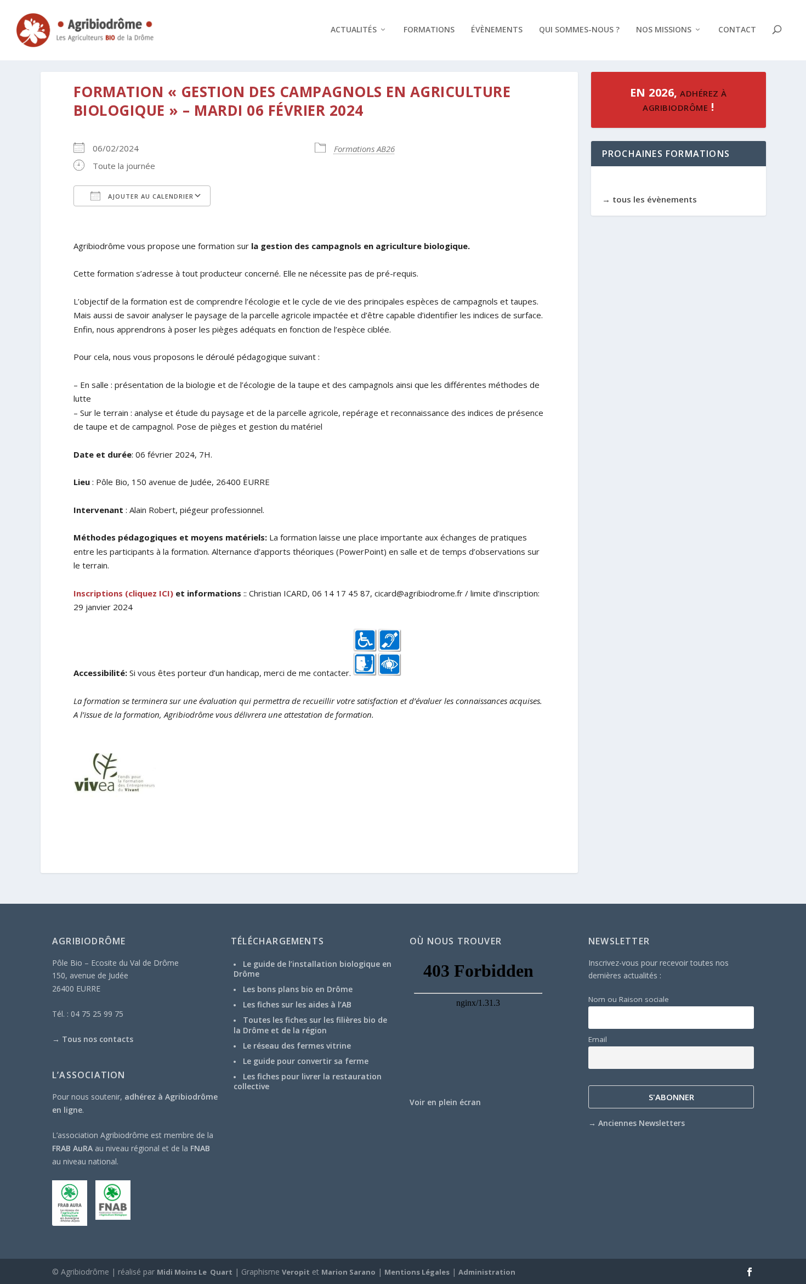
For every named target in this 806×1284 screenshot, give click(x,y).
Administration (486, 1272)
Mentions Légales (417, 1272)
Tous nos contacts (97, 1039)
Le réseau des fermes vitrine (297, 1045)
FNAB (200, 1148)
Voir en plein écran (445, 1102)
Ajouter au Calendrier (150, 196)
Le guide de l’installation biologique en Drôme (312, 969)
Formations (429, 30)
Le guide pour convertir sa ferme (305, 1061)
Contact (737, 30)
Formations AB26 (364, 148)
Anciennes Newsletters (641, 1123)
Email (597, 1039)
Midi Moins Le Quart (194, 1272)
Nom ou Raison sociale (628, 999)
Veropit (296, 1272)
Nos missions (663, 30)
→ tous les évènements (649, 199)
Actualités (354, 30)
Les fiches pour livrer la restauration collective (308, 1081)
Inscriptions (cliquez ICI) (123, 593)
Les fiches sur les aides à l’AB (297, 1004)
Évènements (497, 30)
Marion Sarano (348, 1272)
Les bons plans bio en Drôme (298, 989)
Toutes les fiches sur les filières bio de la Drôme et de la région (310, 1025)
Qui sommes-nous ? (579, 30)
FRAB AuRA (72, 1148)
